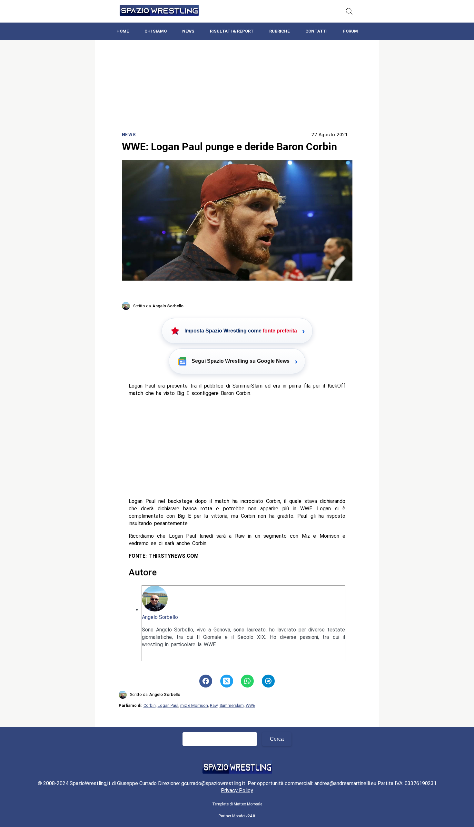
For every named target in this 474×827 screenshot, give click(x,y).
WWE (250, 705)
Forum (350, 31)
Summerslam (232, 705)
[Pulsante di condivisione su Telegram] (268, 681)
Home (122, 31)
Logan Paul (168, 705)
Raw (214, 705)
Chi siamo (155, 31)
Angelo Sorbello (160, 617)
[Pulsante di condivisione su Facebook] (205, 681)
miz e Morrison (194, 705)
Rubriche (279, 31)
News (188, 31)
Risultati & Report (232, 31)
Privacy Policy (237, 790)
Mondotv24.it (243, 816)
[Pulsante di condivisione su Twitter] (226, 681)
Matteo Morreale (248, 804)
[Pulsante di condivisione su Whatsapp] (247, 681)
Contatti (316, 31)
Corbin (149, 705)
